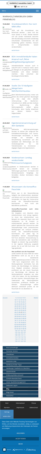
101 (19, 331)
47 (17, 312)
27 (25, 304)
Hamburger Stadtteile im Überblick (18, 368)
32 (23, 306)
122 (21, 341)
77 (17, 322)
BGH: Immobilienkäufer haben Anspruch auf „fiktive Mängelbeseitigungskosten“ (24, 59)
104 (16, 333)
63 (25, 316)
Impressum (20, 407)
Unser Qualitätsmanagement (16, 382)
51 (25, 312)
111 (24, 335)
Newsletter (10, 396)
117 (19, 339)
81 (25, 322)
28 (15, 306)
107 (24, 333)
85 (21, 325)
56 (23, 314)
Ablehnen (20, 433)
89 (17, 327)
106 (21, 333)
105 (19, 333)
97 (21, 329)
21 (25, 302)
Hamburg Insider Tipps (14, 365)
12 (19, 300)
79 (21, 322)
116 (16, 339)
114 (21, 337)
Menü (4, 11)
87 (25, 325)
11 (17, 300)
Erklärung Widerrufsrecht (14, 375)
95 (17, 329)
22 (15, 304)
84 (19, 325)
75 (25, 320)
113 (19, 337)
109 (19, 335)
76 (15, 322)
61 (21, 316)
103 (24, 331)
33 (25, 306)
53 (17, 314)
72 (19, 320)
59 (17, 316)
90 (19, 327)
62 (23, 316)
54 (19, 314)
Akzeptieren (21, 439)
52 (15, 314)
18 (19, 302)
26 (23, 304)
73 (21, 320)
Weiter (36, 298)
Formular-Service (12, 351)
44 (23, 310)
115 (24, 337)
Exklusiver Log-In (11, 385)
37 (21, 308)
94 (15, 329)
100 (16, 331)
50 (23, 312)
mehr (20, 444)
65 (17, 318)
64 (15, 318)
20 (23, 302)
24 (19, 304)
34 (15, 308)
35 (17, 308)
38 (23, 308)
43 (21, 310)
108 (16, 335)
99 (25, 329)
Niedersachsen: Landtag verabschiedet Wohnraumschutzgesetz (22, 160)
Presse (34, 403)
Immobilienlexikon (12, 358)
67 (21, 318)
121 (19, 341)
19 (21, 302)
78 (19, 322)
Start (6, 403)
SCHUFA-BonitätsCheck (13, 378)
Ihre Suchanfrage (12, 348)
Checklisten (10, 354)
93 (25, 327)
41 (17, 310)
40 (15, 310)
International (20, 403)
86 (23, 325)
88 (15, 327)
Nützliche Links (11, 361)
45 (25, 310)
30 (19, 306)
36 (19, 308)
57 (25, 314)
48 (19, 312)
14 (23, 300)
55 (21, 314)
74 (23, 320)
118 (21, 339)
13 (21, 300)
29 (17, 306)
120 (16, 341)
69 (25, 318)
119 (24, 339)
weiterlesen (15, 50)
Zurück (5, 298)
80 (23, 322)
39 (25, 308)
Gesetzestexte (11, 372)
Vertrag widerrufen (7, 414)
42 (19, 310)
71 (17, 320)
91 (21, 327)
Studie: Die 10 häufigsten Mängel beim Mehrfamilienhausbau (22, 88)
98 (23, 329)
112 (16, 337)
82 (15, 325)
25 (21, 304)
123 (24, 341)
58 (15, 316)
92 (23, 327)
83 (17, 325)
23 (17, 304)
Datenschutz (34, 407)
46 (15, 312)
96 (19, 329)
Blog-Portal (10, 392)
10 (15, 300)
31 (21, 306)
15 (25, 300)
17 (17, 302)
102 (21, 331)
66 (19, 318)
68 (23, 318)
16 (15, 302)
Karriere (7, 407)
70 (15, 320)
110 (21, 335)
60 (19, 316)
